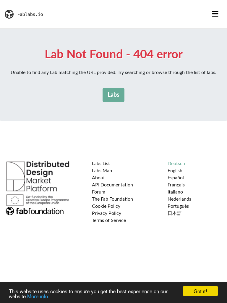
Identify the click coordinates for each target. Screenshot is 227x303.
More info (37, 296)
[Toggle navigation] (215, 14)
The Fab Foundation (112, 199)
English (175, 170)
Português (178, 206)
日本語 (175, 213)
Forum (98, 192)
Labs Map (102, 170)
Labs (113, 95)
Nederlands (179, 199)
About (98, 177)
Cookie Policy (106, 206)
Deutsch (176, 163)
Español (176, 177)
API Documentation (112, 185)
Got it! (200, 291)
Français (176, 185)
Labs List (101, 163)
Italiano (175, 192)
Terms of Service (109, 220)
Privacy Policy (106, 213)
